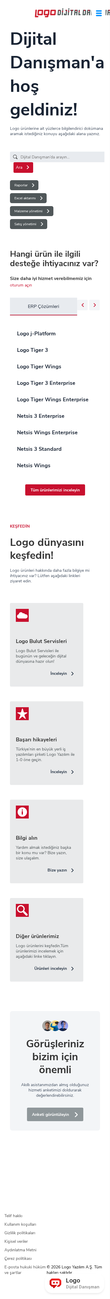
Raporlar (21, 185)
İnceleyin (58, 673)
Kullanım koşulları (20, 1224)
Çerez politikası (18, 1258)
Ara (19, 167)
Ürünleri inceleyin (50, 968)
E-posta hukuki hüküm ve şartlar (25, 1269)
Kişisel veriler (16, 1241)
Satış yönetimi (25, 224)
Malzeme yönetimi (28, 211)
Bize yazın (57, 870)
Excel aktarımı (25, 198)
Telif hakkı (13, 1216)
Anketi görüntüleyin (50, 1114)
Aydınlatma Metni (20, 1250)
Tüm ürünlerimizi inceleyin (55, 490)
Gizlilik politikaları (19, 1233)
